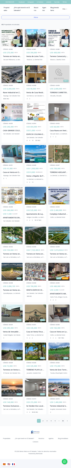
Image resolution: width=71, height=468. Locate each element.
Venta (16, 52)
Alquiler (38, 130)
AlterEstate (39, 453)
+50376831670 (9, 2)
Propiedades (6, 438)
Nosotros (41, 438)
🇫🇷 (13, 464)
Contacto (35, 442)
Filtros (36, 17)
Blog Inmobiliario (63, 438)
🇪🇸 (4, 464)
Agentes (51, 438)
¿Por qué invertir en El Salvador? (24, 438)
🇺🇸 (8, 464)
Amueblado (39, 172)
